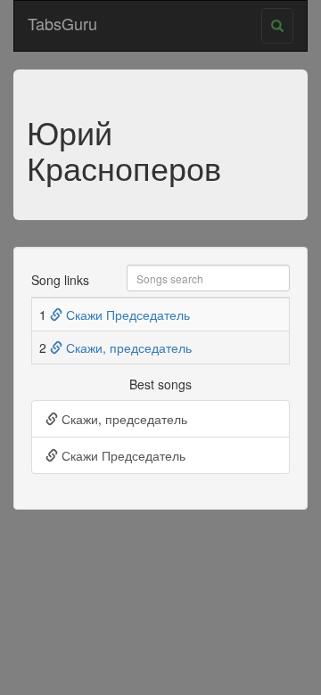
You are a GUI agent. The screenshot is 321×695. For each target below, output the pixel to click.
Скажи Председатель (126, 314)
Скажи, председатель (127, 347)
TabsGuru (62, 23)
